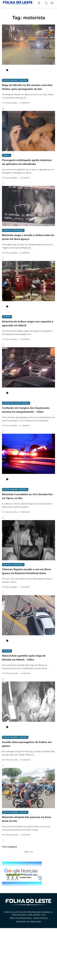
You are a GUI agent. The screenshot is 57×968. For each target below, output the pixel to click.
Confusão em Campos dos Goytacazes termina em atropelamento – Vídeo (26, 410)
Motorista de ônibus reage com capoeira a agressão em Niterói (27, 323)
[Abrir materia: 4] (32, 852)
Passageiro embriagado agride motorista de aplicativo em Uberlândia (27, 162)
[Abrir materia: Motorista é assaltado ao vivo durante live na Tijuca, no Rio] (28, 459)
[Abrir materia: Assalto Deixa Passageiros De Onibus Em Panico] (28, 707)
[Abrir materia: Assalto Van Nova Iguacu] (28, 540)
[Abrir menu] (52, 3)
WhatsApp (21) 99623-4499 (28, 922)
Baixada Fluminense (13, 230)
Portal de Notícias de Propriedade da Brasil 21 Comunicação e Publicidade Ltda (28, 913)
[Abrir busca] (39, 3)
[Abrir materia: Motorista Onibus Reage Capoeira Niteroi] (28, 286)
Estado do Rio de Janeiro (16, 403)
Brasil (6, 155)
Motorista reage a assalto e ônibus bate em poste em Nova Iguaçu (28, 237)
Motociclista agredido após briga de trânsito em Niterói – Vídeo (24, 657)
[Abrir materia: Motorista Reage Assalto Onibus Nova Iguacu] (28, 206)
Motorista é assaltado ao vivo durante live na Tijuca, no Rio (27, 496)
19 (30, 852)
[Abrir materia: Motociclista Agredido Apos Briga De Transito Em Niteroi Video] (28, 621)
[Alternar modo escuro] (46, 3)
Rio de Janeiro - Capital (15, 80)
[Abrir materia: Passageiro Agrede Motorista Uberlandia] (28, 131)
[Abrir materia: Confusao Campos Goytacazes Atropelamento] (28, 373)
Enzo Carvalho (11, 103)
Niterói (7, 317)
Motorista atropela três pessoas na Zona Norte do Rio (26, 819)
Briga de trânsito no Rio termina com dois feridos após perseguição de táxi (27, 87)
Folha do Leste (11, 673)
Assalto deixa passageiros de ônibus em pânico (27, 744)
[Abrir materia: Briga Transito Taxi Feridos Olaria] (28, 50)
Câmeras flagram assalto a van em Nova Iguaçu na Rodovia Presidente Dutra (26, 571)
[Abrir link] (22, 874)
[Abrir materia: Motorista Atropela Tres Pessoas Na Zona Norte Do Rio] (28, 788)
